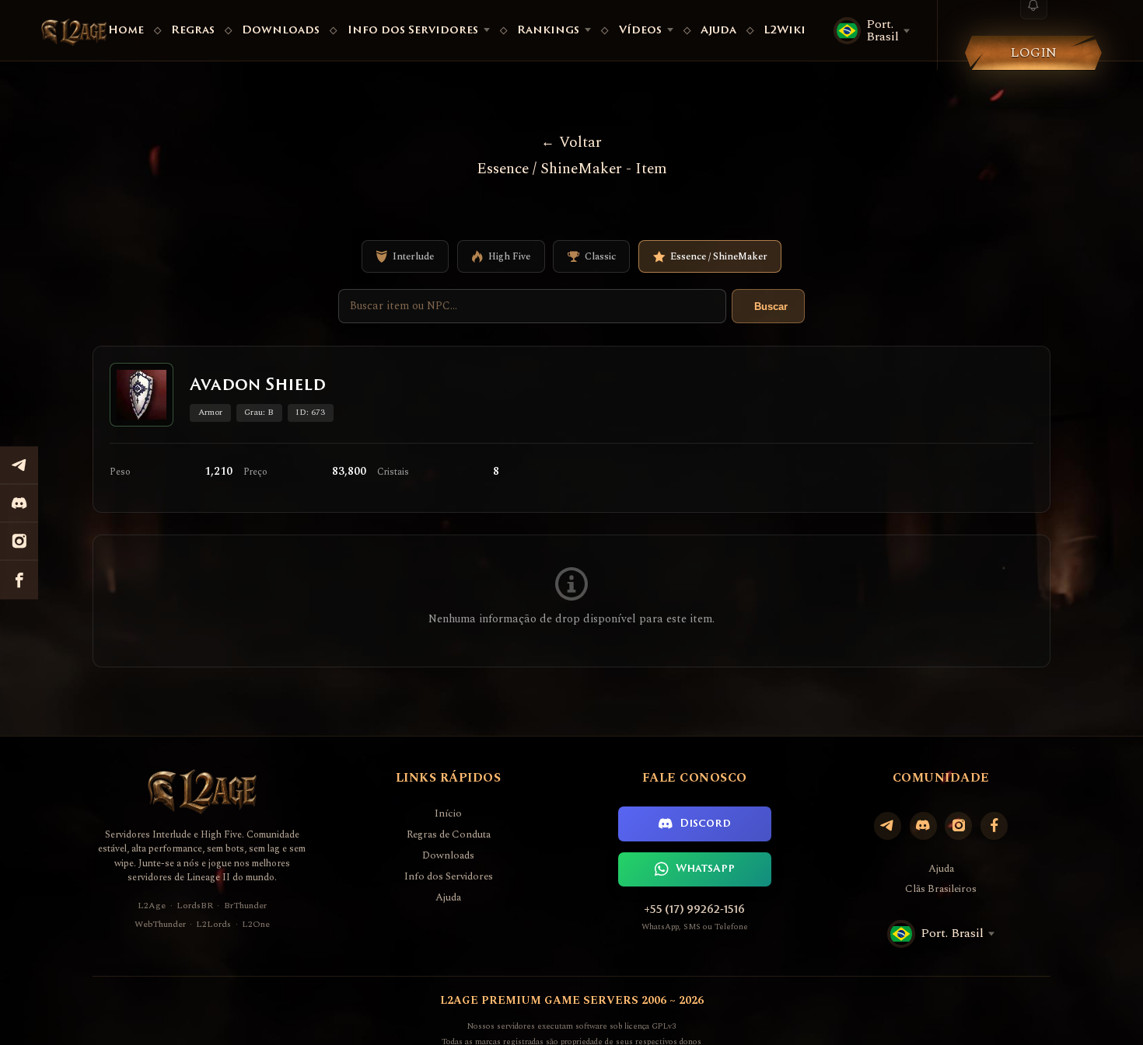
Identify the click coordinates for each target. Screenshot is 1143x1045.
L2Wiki (785, 31)
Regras (193, 31)
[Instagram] (958, 825)
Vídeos (640, 31)
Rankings (548, 31)
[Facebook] (994, 825)
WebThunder (160, 924)
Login (1033, 52)
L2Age (152, 905)
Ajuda (718, 31)
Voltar (580, 142)
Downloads (281, 31)
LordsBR (195, 905)
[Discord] (923, 825)
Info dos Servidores (413, 31)
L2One (256, 924)
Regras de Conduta (449, 834)
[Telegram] (887, 825)
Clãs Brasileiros (941, 889)
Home (126, 31)
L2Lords (213, 924)
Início (448, 813)
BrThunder (245, 905)
